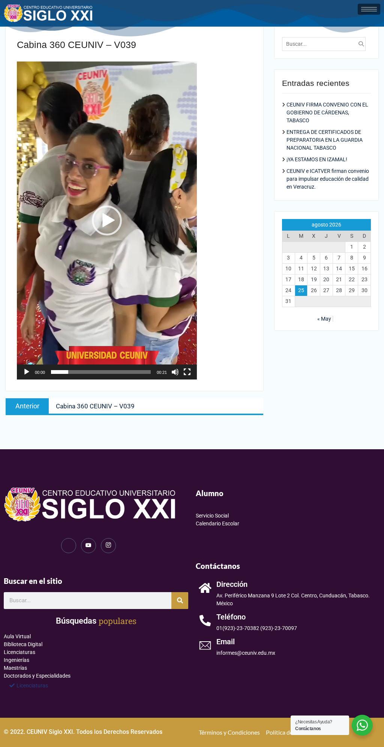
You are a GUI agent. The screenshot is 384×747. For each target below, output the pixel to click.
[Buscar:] (326, 44)
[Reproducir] (26, 372)
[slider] (101, 372)
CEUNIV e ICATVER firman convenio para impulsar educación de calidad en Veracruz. (327, 179)
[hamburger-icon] (369, 9)
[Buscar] (179, 600)
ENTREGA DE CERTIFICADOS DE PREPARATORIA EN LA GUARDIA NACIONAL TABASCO (324, 140)
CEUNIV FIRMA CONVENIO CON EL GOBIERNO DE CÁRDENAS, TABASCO (327, 112)
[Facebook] (68, 545)
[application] (107, 221)
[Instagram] (108, 545)
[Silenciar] (175, 372)
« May (324, 319)
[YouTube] (88, 545)
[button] (107, 221)
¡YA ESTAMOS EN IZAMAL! (316, 159)
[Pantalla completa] (187, 372)
